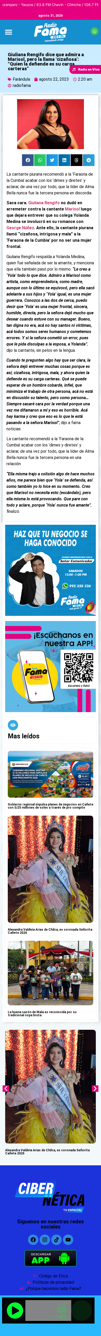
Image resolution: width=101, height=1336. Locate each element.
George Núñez (20, 227)
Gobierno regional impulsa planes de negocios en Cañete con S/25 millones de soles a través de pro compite (50, 806)
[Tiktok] (56, 1240)
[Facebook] (33, 1240)
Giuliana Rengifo (44, 202)
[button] (8, 32)
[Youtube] (68, 1240)
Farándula (21, 79)
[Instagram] (45, 1240)
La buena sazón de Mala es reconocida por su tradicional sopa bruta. (42, 1013)
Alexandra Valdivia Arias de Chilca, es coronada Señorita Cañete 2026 (50, 931)
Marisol (72, 209)
